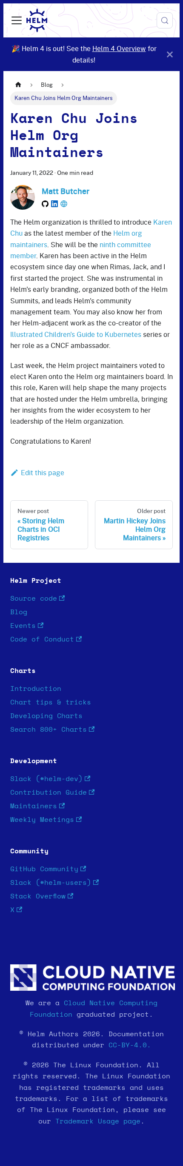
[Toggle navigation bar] (16, 20)
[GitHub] (45, 203)
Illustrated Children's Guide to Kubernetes (75, 334)
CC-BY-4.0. (130, 1045)
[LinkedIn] (54, 203)
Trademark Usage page (97, 1121)
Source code (33, 598)
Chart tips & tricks (50, 702)
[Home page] (18, 84)
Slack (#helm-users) (50, 882)
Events (23, 625)
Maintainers (33, 806)
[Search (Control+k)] (165, 20)
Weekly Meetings (42, 819)
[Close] (170, 54)
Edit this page (42, 472)
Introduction (35, 688)
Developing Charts (46, 716)
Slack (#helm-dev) (46, 778)
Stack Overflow (38, 896)
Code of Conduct (42, 639)
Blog (18, 612)
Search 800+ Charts (48, 729)
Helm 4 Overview (119, 48)
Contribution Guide (48, 792)
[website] (63, 203)
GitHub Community (44, 869)
